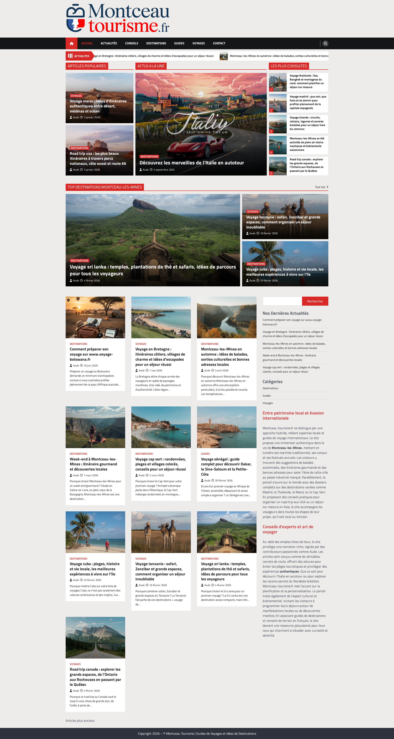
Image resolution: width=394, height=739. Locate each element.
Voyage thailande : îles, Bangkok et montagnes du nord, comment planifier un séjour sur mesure (307, 81)
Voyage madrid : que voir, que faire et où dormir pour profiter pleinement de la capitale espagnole (308, 102)
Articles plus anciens (80, 720)
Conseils (131, 43)
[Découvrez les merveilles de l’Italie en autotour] (201, 124)
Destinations (156, 43)
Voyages (198, 43)
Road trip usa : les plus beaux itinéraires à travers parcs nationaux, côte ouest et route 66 (98, 158)
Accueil (87, 43)
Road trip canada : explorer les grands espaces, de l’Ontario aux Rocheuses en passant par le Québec (307, 165)
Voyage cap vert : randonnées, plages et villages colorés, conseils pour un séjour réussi (160, 464)
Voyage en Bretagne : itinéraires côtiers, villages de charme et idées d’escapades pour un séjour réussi (108, 56)
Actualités (109, 43)
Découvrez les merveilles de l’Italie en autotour (192, 162)
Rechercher (315, 301)
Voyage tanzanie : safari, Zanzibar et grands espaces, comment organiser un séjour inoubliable (283, 222)
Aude (76, 117)
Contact (219, 43)
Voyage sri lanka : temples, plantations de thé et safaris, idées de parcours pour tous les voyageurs (153, 270)
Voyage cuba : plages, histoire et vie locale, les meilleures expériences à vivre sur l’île (285, 272)
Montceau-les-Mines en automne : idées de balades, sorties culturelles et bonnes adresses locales (247, 56)
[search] (325, 43)
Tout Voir (320, 187)
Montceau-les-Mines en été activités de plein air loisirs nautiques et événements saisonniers (307, 144)
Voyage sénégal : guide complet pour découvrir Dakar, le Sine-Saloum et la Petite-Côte (226, 467)
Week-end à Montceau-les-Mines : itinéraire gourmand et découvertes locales (93, 464)
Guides (179, 43)
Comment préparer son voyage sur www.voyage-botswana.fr (91, 354)
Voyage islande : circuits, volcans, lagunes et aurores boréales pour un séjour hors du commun (307, 123)
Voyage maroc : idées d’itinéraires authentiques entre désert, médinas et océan (98, 106)
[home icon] (71, 43)
